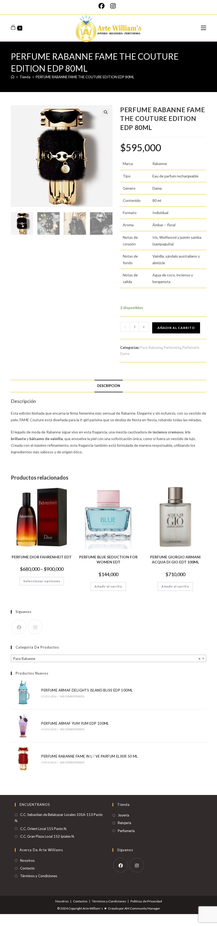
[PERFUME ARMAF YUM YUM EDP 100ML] (23, 725)
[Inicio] (12, 77)
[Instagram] (113, 6)
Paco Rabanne (151, 347)
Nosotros (27, 860)
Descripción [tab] (108, 386)
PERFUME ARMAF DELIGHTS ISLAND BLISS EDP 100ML (87, 690)
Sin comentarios (72, 696)
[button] (105, 112)
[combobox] (108, 658)
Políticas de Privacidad (146, 901)
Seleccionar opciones (41, 581)
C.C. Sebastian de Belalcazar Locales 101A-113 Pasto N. (59, 817)
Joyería (123, 815)
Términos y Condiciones (38, 876)
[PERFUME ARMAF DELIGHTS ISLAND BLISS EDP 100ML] (23, 692)
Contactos (80, 901)
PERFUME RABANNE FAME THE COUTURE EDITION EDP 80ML (85, 77)
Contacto (27, 868)
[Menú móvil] (203, 28)
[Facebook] (102, 6)
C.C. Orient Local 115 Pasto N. (43, 829)
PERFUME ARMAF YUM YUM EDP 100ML (75, 723)
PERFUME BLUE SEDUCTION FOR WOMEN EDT (108, 559)
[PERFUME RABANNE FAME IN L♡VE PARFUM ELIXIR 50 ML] (23, 758)
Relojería (124, 823)
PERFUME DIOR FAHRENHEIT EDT (42, 557)
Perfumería (172, 347)
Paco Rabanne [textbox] (107, 659)
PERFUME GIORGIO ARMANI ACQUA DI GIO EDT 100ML (175, 559)
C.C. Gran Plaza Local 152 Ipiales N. (47, 836)
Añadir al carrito (176, 328)
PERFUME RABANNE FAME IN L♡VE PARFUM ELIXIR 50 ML (89, 756)
